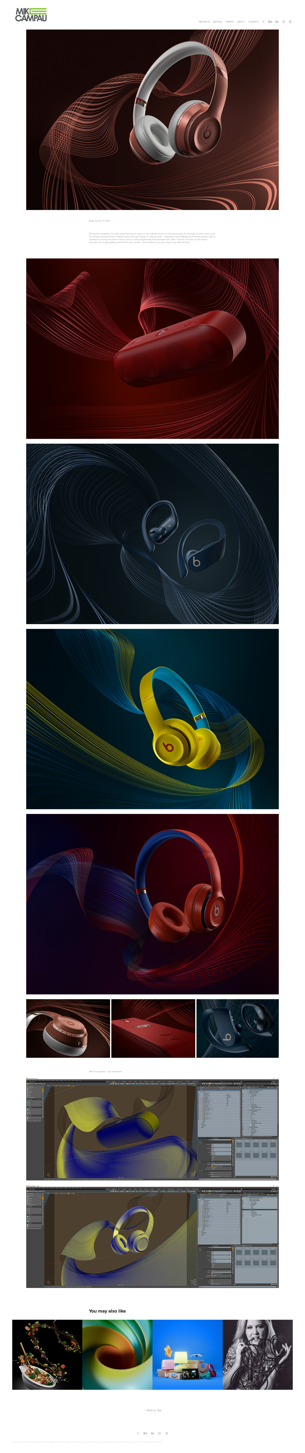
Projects (204, 21)
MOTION (217, 21)
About (241, 21)
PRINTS (229, 21)
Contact (253, 21)
